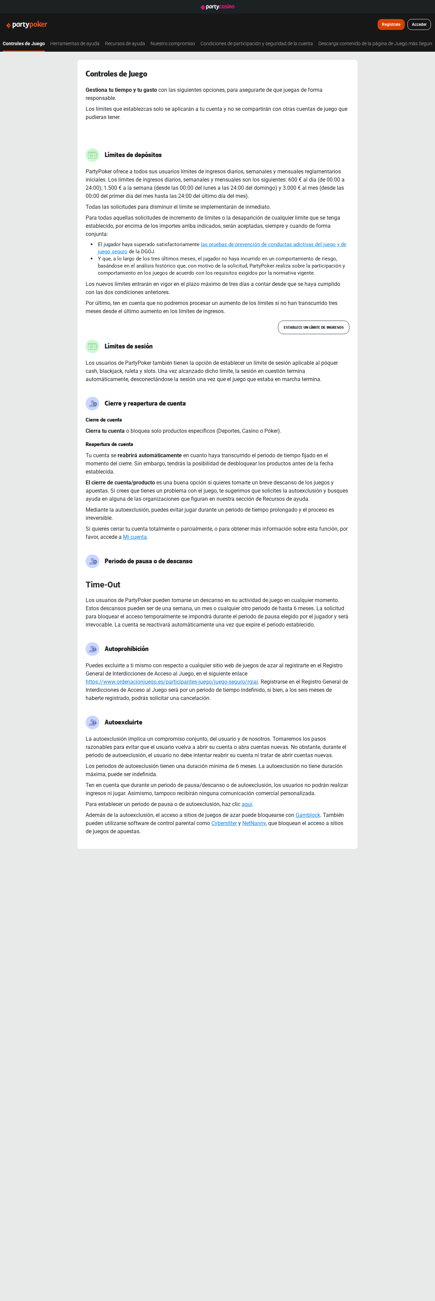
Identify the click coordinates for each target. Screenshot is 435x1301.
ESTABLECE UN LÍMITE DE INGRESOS (314, 327)
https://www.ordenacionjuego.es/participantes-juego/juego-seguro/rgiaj (172, 681)
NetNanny (254, 823)
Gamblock (308, 814)
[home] (30, 24)
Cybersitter (224, 823)
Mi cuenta (135, 536)
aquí (247, 804)
